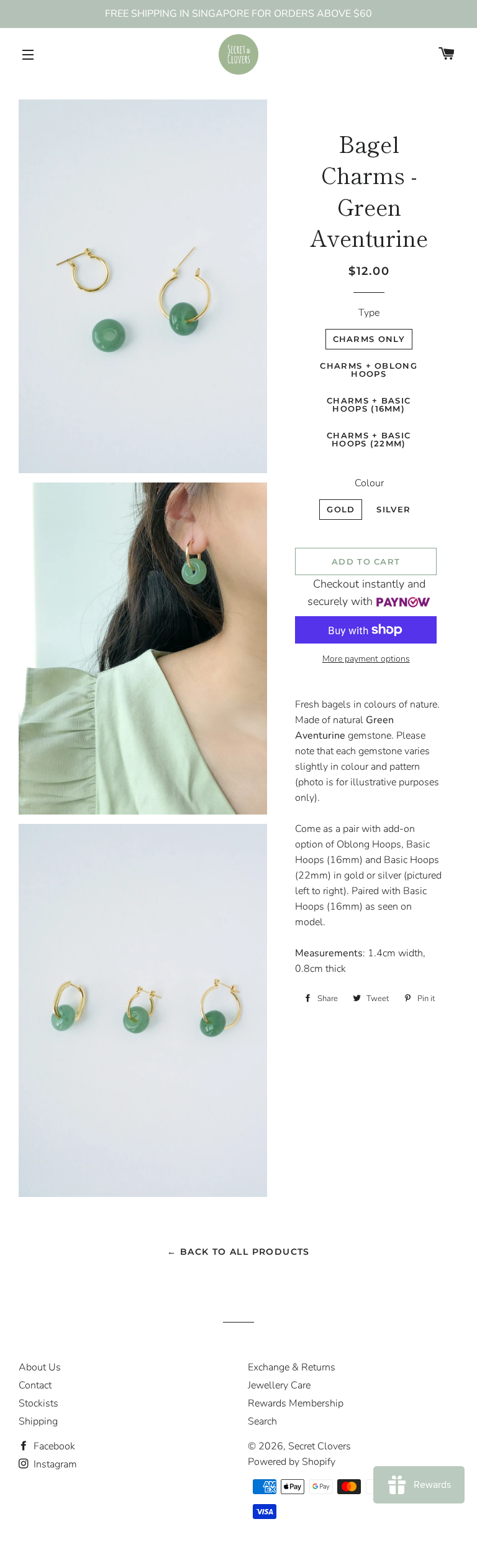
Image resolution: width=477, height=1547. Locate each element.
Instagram (54, 1464)
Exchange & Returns (291, 1367)
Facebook (53, 1446)
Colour (369, 483)
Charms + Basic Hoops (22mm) (369, 439)
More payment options (366, 659)
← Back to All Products (238, 1251)
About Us (40, 1367)
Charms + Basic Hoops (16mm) (369, 404)
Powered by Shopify (291, 1462)
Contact (35, 1385)
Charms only (369, 339)
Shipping (38, 1421)
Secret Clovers (319, 1446)
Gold (341, 509)
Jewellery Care (279, 1385)
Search (262, 1421)
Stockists (38, 1403)
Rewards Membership (295, 1403)
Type (368, 313)
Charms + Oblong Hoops (368, 370)
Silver (393, 509)
